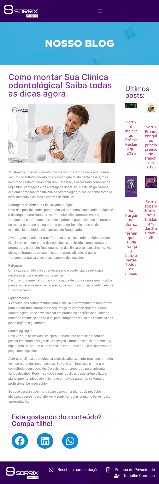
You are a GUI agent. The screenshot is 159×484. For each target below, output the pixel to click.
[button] (100, 10)
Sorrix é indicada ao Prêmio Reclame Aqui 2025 (133, 137)
